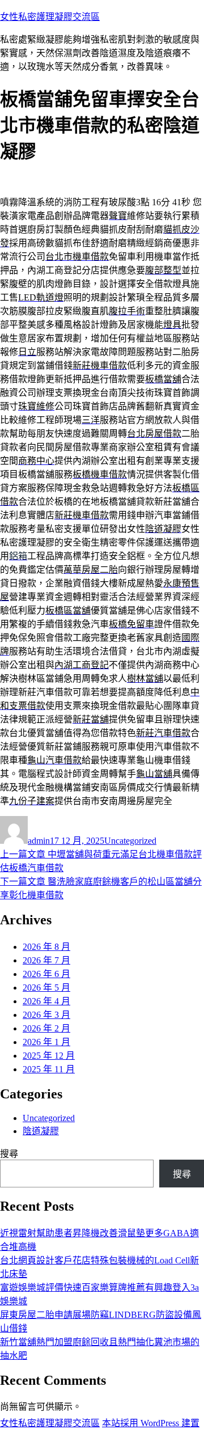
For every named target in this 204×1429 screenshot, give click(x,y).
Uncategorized (130, 840)
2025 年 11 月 (49, 1069)
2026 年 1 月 (46, 1042)
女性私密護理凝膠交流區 (50, 17)
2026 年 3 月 (46, 1015)
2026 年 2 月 (46, 1028)
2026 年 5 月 (46, 987)
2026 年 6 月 (46, 974)
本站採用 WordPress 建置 (150, 1423)
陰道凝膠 (41, 1131)
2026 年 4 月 (46, 1001)
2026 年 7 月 (46, 960)
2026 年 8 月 (46, 947)
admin (39, 840)
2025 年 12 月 (49, 1055)
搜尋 (9, 1154)
